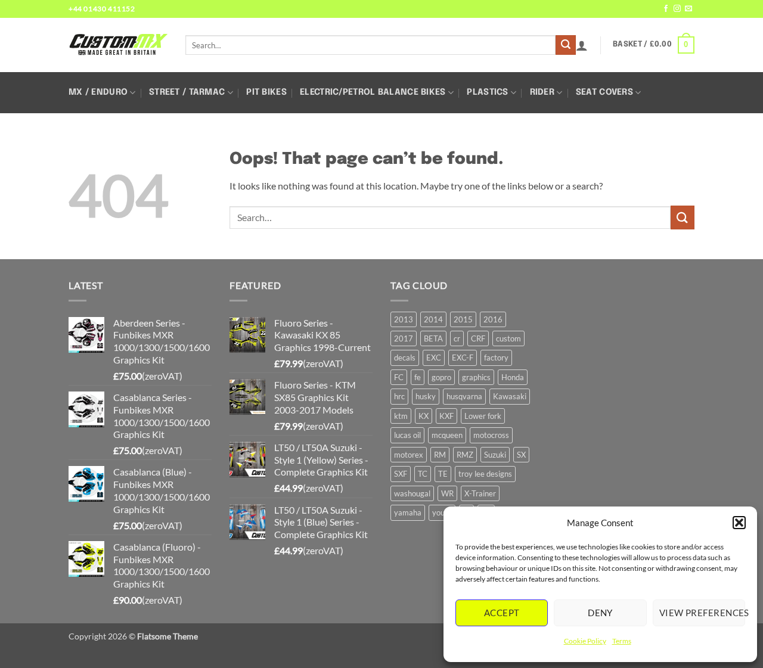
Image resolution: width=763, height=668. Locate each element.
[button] (739, 523)
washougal (412, 493)
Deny (600, 612)
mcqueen (447, 435)
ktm (401, 416)
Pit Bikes (266, 92)
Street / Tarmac (187, 92)
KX (423, 416)
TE (443, 474)
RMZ (465, 454)
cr (457, 338)
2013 (403, 319)
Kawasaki (509, 396)
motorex (408, 454)
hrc (399, 396)
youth (442, 512)
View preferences (702, 612)
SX (521, 454)
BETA (433, 338)
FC (399, 377)
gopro (441, 377)
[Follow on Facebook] (665, 9)
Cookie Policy (585, 640)
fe (417, 377)
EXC (433, 357)
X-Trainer (480, 493)
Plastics (487, 92)
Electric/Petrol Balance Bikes (372, 92)
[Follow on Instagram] (677, 9)
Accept (502, 612)
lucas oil (407, 435)
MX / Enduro (98, 92)
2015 (463, 319)
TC (422, 474)
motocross (491, 435)
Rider (542, 92)
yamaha (407, 512)
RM (440, 454)
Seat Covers (604, 92)
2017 (403, 338)
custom (508, 338)
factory (496, 357)
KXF (446, 416)
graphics (476, 377)
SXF (400, 474)
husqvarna (464, 396)
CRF (478, 338)
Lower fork (482, 416)
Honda (512, 377)
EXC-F (462, 357)
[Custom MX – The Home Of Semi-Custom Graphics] (118, 44)
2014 (433, 319)
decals (404, 357)
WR (447, 493)
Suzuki (495, 454)
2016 (493, 319)
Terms (621, 640)
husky (425, 396)
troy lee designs (485, 474)
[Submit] (566, 45)
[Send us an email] (688, 9)
